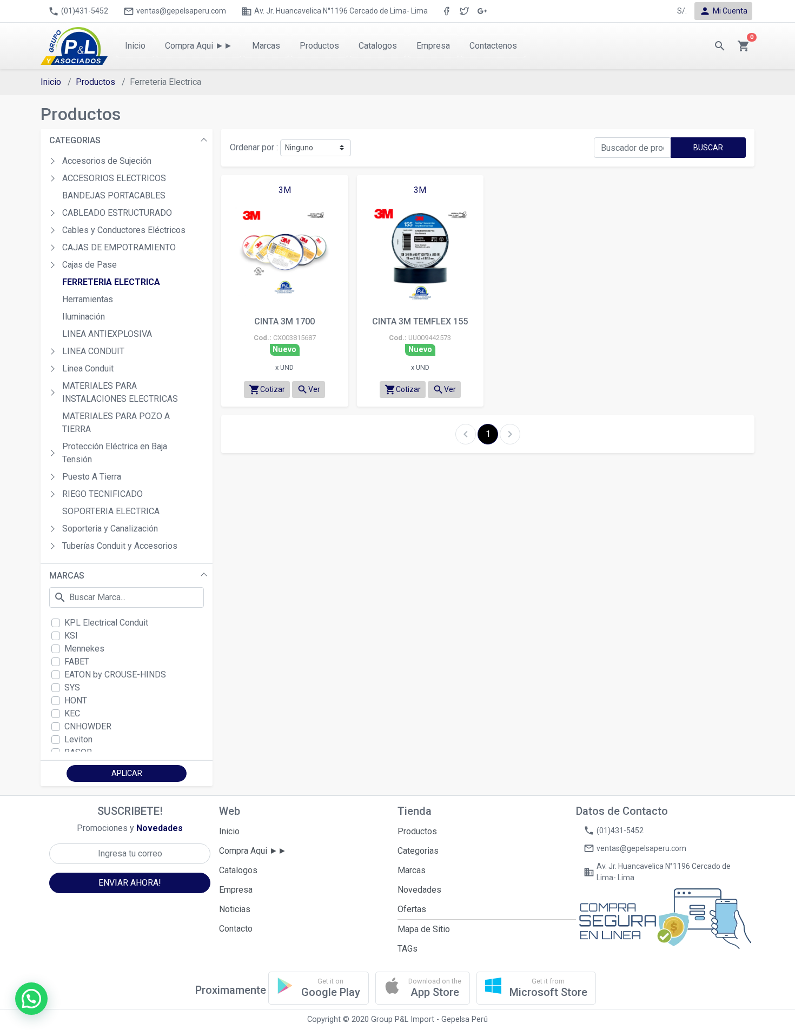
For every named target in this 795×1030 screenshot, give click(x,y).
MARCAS (66, 575)
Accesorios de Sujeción (106, 161)
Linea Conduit (88, 368)
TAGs (408, 948)
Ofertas (412, 909)
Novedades (419, 890)
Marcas (412, 870)
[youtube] (482, 11)
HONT (75, 700)
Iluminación (83, 316)
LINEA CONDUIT (93, 351)
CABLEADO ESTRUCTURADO (117, 213)
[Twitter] (464, 11)
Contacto (236, 928)
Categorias (418, 851)
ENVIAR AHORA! (129, 883)
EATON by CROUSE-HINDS (115, 674)
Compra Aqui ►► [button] (199, 46)
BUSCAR (708, 147)
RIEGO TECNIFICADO (102, 494)
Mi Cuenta (723, 11)
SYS (72, 687)
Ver (308, 389)
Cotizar (267, 389)
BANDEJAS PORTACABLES (113, 195)
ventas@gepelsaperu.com (174, 11)
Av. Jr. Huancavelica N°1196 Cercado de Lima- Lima (334, 11)
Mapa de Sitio (424, 929)
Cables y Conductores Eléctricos (124, 230)
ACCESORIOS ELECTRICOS (114, 178)
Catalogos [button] (378, 46)
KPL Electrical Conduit (106, 622)
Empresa (236, 890)
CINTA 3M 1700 (284, 321)
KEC (72, 713)
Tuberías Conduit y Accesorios (119, 546)
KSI (71, 635)
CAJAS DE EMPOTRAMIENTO (119, 247)
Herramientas (87, 299)
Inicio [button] (135, 46)
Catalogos (238, 870)
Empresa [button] (433, 46)
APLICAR (126, 773)
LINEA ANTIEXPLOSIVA (107, 334)
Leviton (78, 739)
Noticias (234, 909)
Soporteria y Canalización (110, 528)
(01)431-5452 (78, 11)
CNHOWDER (87, 726)
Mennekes (84, 648)
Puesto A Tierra (91, 476)
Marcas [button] (266, 46)
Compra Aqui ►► (253, 851)
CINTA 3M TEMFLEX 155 (420, 321)
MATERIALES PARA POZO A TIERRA (116, 422)
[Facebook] (446, 11)
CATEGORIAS (75, 140)
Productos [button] (319, 46)
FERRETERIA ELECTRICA (111, 282)
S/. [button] (682, 10)
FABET (76, 661)
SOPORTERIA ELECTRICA (111, 511)
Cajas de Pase (89, 265)
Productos (95, 82)
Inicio (51, 82)
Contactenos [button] (493, 46)
